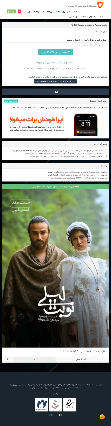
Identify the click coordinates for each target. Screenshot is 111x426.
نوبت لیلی (93, 16)
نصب (50, 172)
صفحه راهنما (26, 150)
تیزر (55, 91)
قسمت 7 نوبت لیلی (77, 16)
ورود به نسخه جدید (11, 101)
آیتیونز (50, 175)
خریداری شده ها (63, 11)
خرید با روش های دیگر (98, 101)
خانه (75, 11)
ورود (28, 11)
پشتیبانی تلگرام (52, 150)
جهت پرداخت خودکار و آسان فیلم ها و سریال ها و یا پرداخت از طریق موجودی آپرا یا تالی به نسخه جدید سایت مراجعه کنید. (59, 107)
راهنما (36, 11)
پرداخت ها (47, 11)
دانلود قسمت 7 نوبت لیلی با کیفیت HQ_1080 (83, 351)
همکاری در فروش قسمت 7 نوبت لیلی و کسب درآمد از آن (55, 186)
